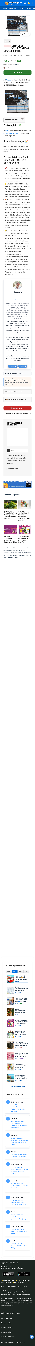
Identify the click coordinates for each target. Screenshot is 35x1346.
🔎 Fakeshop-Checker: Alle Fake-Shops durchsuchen (19, 1156)
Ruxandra (17, 292)
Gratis (29, 8)
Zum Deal (16, 72)
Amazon (16, 64)
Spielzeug (7, 41)
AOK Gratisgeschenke (7, 1336)
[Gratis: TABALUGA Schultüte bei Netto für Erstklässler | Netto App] (24, 526)
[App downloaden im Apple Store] (8, 1274)
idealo (7, 131)
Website (17, 299)
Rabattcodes (5, 1294)
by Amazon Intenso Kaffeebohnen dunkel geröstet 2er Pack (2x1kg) (18, 1202)
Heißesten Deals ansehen (17, 1086)
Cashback (18, 1294)
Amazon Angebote (6, 1332)
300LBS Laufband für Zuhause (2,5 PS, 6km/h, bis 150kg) (19, 1231)
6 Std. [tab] (8, 971)
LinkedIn (22, 366)
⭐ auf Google (18, 1282)
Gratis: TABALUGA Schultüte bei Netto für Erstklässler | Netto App (24, 539)
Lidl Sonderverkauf (6, 1323)
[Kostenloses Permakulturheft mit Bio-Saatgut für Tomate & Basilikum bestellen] (10, 501)
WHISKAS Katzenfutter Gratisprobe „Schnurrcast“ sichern (10, 539)
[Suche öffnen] (25, 3)
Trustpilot (6, 1282)
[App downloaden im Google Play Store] (24, 1274)
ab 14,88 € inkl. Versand (11, 133)
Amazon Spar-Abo (6, 1327)
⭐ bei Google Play (23, 1280)
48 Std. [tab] (20, 971)
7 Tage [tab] (26, 971)
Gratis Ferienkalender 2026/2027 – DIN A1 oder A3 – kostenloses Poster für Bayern (19, 1141)
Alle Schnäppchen (6, 1318)
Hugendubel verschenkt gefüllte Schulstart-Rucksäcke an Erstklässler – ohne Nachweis (24, 515)
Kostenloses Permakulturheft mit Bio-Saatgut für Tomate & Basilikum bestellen (10, 514)
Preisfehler (21, 8)
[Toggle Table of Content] (21, 119)
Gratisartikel (21, 1292)
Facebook (11, 366)
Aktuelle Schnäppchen (9, 8)
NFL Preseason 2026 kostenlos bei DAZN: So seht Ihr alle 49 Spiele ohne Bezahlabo (19, 1170)
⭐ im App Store (7, 1280)
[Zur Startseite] (14, 3)
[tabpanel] (17, 1028)
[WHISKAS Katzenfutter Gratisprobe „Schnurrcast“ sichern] (10, 526)
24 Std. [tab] (14, 971)
